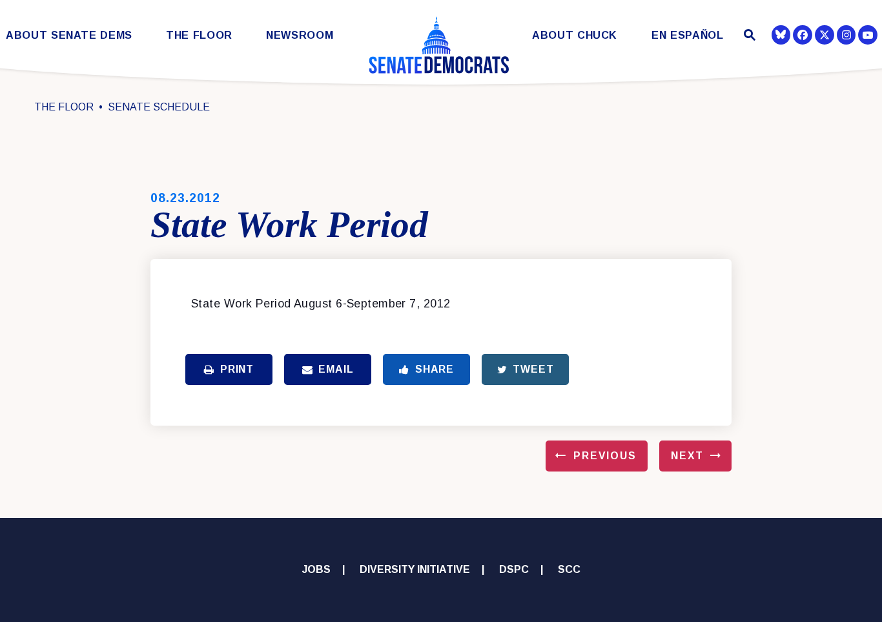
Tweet (533, 369)
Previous (605, 455)
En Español (687, 35)
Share (434, 369)
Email (335, 369)
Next (687, 455)
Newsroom (299, 35)
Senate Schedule (159, 106)
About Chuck (574, 35)
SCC (569, 569)
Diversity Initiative (415, 569)
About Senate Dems (69, 35)
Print (237, 369)
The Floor (199, 35)
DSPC (514, 569)
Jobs (316, 569)
